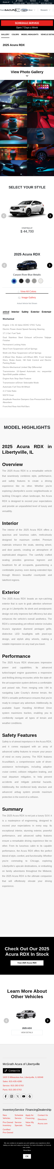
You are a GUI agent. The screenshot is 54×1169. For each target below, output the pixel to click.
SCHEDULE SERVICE (27, 23)
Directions (42, 1119)
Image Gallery (28, 297)
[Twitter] (18, 1096)
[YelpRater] (30, 1096)
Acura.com (43, 1123)
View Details (27, 1033)
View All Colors (28, 291)
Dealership (44, 1109)
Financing (31, 1109)
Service (19, 1109)
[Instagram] (12, 1096)
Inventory (9, 1109)
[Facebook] (5, 1096)
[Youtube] (24, 1096)
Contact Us (14, 1070)
